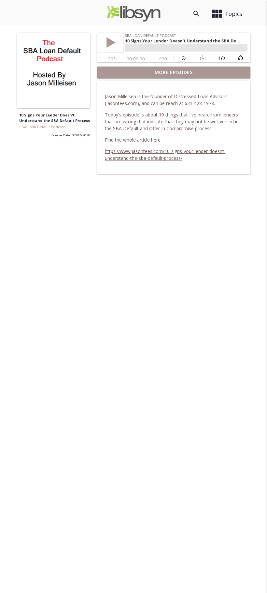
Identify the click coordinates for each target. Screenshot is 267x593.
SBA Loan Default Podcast (42, 126)
